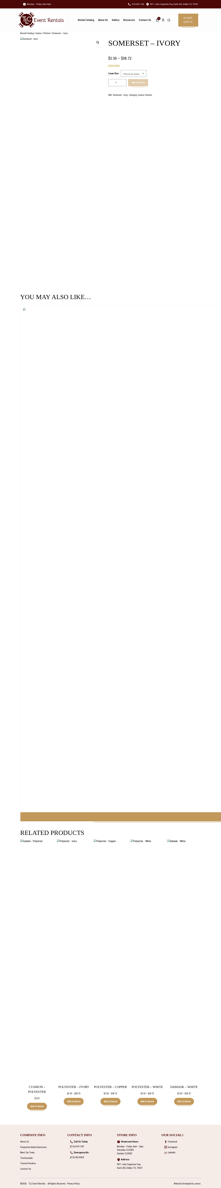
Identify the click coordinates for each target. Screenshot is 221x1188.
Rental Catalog (86, 20)
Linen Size (113, 73)
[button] (188, 20)
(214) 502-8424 (77, 1157)
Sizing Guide (114, 65)
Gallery (115, 20)
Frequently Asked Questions (33, 1147)
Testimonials (26, 1158)
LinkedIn (171, 1152)
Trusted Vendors (28, 1163)
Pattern (46, 33)
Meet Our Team (27, 1152)
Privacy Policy (73, 1183)
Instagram (172, 1147)
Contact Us (145, 20)
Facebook (172, 1141)
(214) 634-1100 (77, 1146)
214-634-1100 (138, 4)
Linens (39, 33)
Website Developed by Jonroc (187, 1183)
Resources (129, 20)
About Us (103, 20)
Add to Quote (138, 82)
